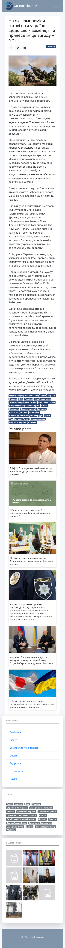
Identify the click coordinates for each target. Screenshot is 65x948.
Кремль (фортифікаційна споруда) (26, 415)
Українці (29, 399)
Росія (43, 395)
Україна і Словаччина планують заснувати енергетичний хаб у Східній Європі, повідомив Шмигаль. (31, 660)
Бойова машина (37, 419)
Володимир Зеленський (41, 808)
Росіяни (13, 399)
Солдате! (13, 412)
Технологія (16, 771)
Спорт (13, 755)
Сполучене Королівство (40, 823)
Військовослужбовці (45, 827)
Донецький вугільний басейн (22, 402)
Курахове (14, 409)
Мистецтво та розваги (23, 747)
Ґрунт (47, 415)
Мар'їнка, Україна (17, 422)
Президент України (26, 811)
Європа (42, 815)
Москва (23, 412)
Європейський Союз (16, 823)
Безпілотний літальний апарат (21, 819)
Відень (44, 405)
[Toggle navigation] (55, 6)
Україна (51, 395)
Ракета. (52, 819)
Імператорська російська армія (24, 405)
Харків (29, 827)
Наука (13, 778)
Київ (20, 399)
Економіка (34, 412)
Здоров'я (15, 763)
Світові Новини (25, 6)
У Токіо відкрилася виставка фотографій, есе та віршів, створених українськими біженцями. (32, 703)
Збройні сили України (17, 808)
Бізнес (13, 740)
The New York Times (18, 419)
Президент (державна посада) (24, 395)
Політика (51, 47)
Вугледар (41, 409)
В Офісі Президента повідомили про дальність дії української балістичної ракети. (32, 471)
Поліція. (42, 819)
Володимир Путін (46, 402)
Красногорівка (28, 409)
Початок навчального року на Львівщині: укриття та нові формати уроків (31, 560)
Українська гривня (47, 811)
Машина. (11, 830)
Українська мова (43, 399)
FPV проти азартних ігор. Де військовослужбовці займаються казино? (30, 512)
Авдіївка (32, 422)
